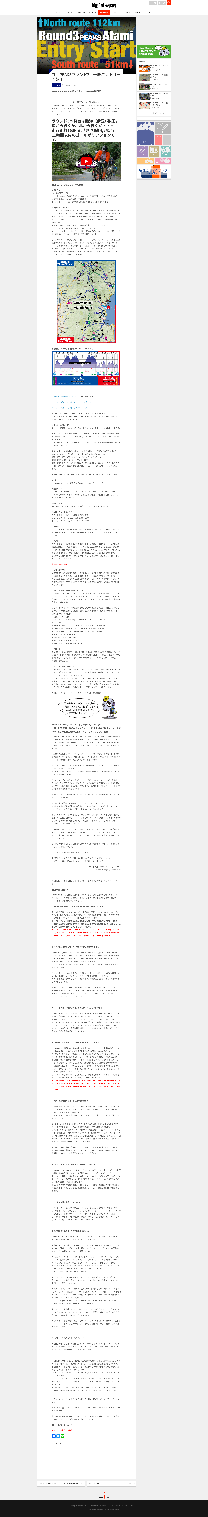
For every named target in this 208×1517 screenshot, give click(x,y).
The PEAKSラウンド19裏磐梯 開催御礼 (159, 94)
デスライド (92, 13)
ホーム (58, 13)
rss (164, 3)
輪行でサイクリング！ (145, 161)
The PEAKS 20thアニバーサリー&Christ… (159, 66)
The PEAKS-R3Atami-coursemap (65, 396)
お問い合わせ (115, 1506)
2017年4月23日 (94, 1483)
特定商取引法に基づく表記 (100, 1506)
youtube (160, 3)
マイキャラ (81, 13)
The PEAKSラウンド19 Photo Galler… (159, 85)
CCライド (138, 13)
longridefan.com (104, 5)
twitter (155, 3)
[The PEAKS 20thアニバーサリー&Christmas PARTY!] (144, 65)
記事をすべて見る (158, 113)
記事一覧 (70, 13)
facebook (151, 3)
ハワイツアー (127, 13)
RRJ (115, 13)
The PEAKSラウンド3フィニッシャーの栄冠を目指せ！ (63, 1483)
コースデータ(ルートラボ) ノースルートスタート (71, 402)
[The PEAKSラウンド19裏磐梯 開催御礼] (144, 93)
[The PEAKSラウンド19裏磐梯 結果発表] (144, 75)
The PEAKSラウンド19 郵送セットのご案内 (159, 104)
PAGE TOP (104, 1495)
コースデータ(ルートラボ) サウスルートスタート (71, 407)
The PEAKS (104, 13)
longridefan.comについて (80, 1506)
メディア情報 (154, 151)
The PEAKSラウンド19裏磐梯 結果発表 (159, 76)
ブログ (150, 13)
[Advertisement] (70, 1460)
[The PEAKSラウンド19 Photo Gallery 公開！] (144, 84)
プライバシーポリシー (129, 1506)
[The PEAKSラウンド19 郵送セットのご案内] (144, 103)
